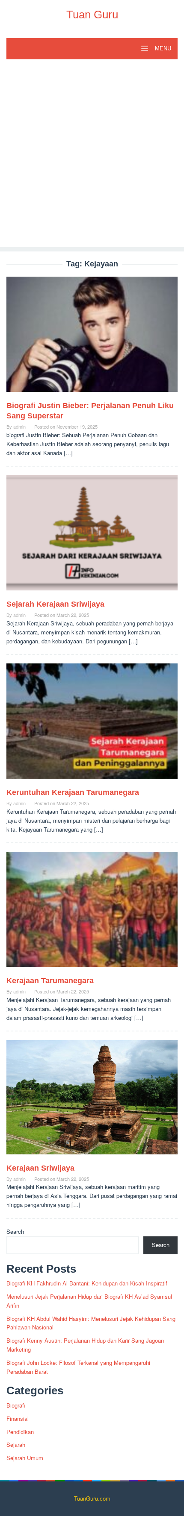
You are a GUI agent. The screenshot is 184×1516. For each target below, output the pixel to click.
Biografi (15, 1405)
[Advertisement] (92, 155)
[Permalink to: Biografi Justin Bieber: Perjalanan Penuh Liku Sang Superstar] (92, 338)
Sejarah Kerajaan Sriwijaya (55, 604)
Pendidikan (20, 1432)
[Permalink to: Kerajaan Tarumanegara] (92, 913)
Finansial (17, 1418)
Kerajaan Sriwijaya (40, 1168)
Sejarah (15, 1444)
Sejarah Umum (24, 1458)
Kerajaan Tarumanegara (50, 980)
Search (15, 1231)
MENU (162, 48)
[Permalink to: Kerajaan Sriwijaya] (92, 1100)
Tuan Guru (92, 14)
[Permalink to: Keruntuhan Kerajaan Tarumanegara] (92, 725)
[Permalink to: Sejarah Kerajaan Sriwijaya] (92, 536)
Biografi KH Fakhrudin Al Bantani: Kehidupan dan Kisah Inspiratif (86, 1283)
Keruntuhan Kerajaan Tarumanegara (72, 792)
